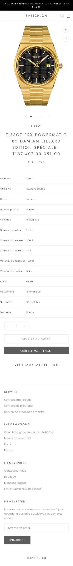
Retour (8, 450)
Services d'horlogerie (18, 400)
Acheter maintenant (36, 351)
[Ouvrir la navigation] (5, 15)
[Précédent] (24, 116)
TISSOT (36, 126)
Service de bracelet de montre (24, 412)
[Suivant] (48, 116)
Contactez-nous (15, 470)
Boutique (10, 476)
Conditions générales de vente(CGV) (28, 432)
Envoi (7, 444)
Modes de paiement (17, 438)
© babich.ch (36, 558)
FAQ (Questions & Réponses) (23, 489)
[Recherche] (62, 15)
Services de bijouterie (18, 406)
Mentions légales (15, 483)
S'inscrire (17, 540)
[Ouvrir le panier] (68, 16)
